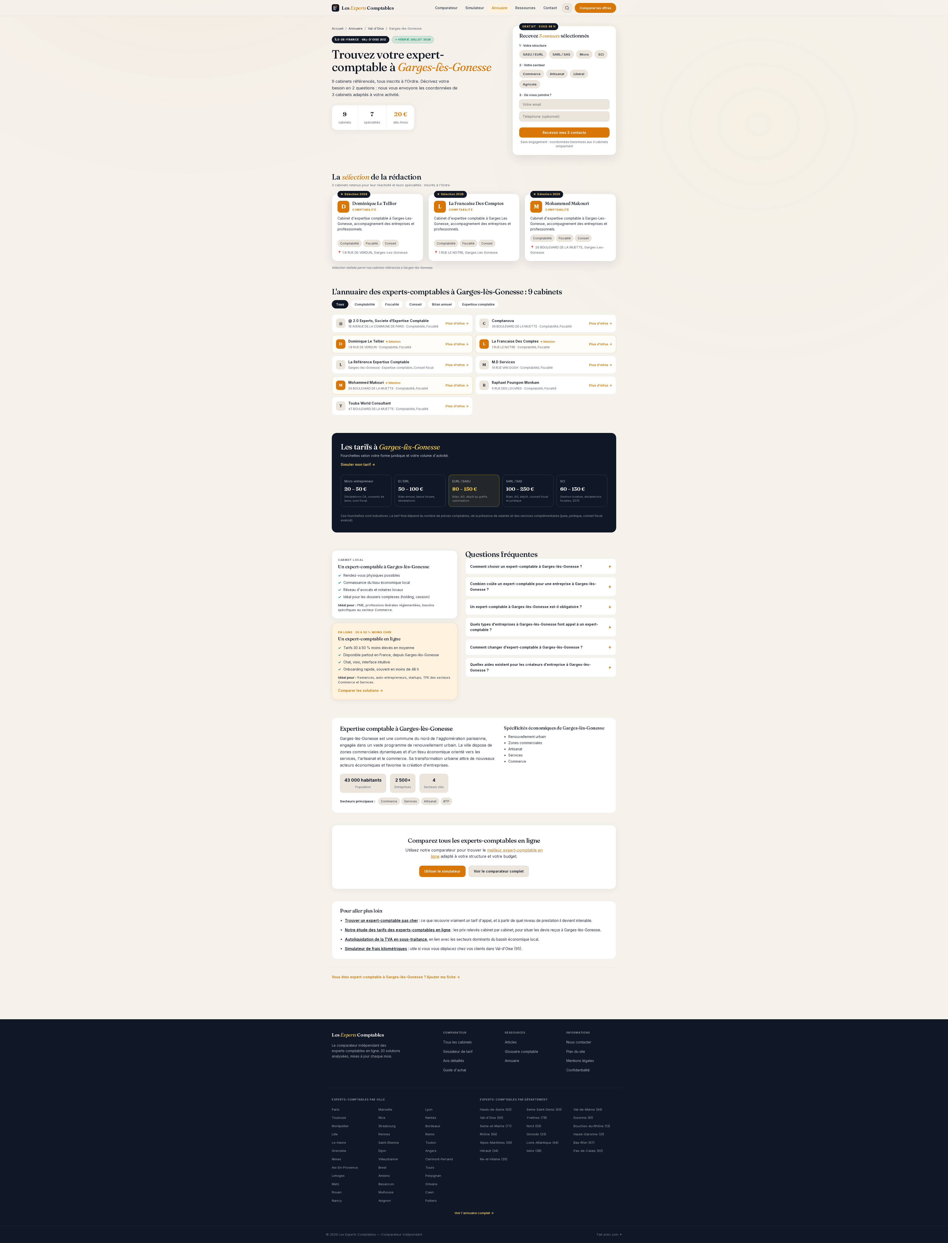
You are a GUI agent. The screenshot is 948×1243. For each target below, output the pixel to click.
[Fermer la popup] (523, 547)
